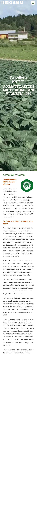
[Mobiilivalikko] (32, 3)
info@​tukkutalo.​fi (23, 352)
